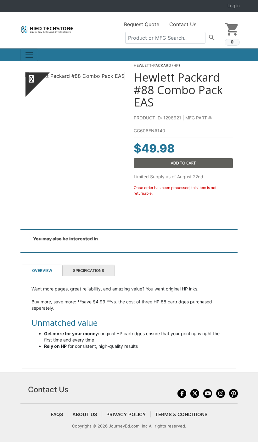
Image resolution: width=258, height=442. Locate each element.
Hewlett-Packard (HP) (157, 65)
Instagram (220, 393)
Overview (42, 270)
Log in (233, 5)
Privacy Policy (126, 414)
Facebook (181, 393)
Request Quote (141, 24)
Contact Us (182, 24)
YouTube (207, 393)
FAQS (57, 414)
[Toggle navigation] (29, 55)
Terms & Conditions (181, 414)
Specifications (88, 270)
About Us (84, 414)
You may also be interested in (65, 238)
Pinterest (233, 393)
